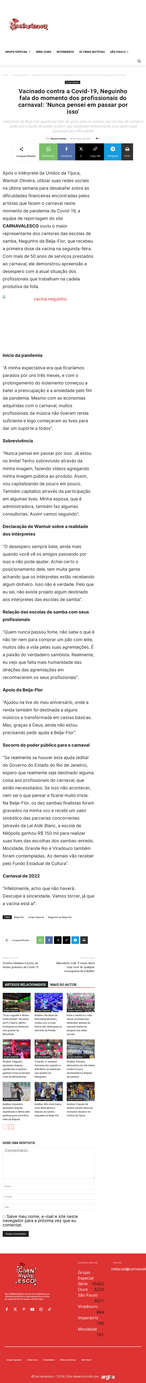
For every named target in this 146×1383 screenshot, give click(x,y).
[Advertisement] (99, 21)
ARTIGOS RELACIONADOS (25, 985)
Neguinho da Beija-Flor (60, 917)
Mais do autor (63, 985)
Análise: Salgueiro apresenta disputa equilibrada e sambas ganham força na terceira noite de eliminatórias (16, 1069)
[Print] (84, 940)
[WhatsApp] (40, 940)
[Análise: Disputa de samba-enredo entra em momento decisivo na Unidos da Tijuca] (81, 1091)
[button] (138, 61)
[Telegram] (75, 940)
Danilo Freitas (58, 138)
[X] (58, 940)
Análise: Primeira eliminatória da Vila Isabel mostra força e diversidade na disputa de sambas (81, 1069)
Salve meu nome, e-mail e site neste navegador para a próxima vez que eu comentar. (40, 1220)
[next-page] (11, 1126)
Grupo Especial (20, 75)
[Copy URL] (66, 940)
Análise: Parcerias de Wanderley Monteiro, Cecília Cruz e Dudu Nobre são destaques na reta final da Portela (48, 1023)
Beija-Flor (19, 917)
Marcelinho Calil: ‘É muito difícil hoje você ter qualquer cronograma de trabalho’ (75, 967)
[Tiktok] (49, 1309)
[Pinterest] (24, 1309)
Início (5, 75)
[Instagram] (41, 1309)
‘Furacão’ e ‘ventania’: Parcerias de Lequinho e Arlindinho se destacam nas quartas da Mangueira (48, 1069)
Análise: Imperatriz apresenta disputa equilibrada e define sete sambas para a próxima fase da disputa (16, 1112)
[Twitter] (15, 1309)
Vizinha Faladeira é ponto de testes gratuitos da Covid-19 (20, 965)
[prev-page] (5, 1126)
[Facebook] (49, 940)
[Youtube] (32, 1309)
